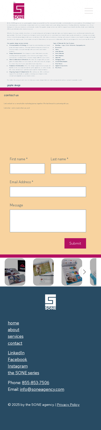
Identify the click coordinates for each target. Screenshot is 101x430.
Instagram (18, 366)
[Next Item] (84, 272)
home (13, 322)
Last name (59, 159)
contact (15, 343)
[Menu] (88, 11)
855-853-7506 (35, 382)
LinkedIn (16, 352)
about (13, 329)
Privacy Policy (68, 404)
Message (16, 205)
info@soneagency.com (42, 389)
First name (18, 159)
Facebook (17, 359)
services (16, 336)
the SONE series (23, 372)
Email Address (21, 182)
